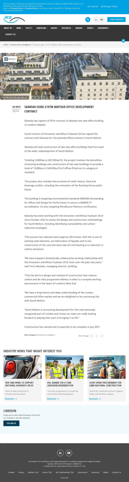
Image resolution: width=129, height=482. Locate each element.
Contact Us (116, 472)
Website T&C (33, 472)
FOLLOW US (11, 423)
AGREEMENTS (103, 28)
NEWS (19, 28)
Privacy (21, 472)
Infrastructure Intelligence (20, 44)
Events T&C (47, 472)
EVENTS (90, 28)
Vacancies (95, 472)
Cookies (11, 472)
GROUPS (54, 28)
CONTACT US (10, 34)
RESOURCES (66, 28)
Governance (83, 472)
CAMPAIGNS (41, 28)
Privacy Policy (16, 8)
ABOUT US (8, 28)
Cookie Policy (31, 8)
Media (105, 472)
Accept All (94, 6)
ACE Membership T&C (65, 472)
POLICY (29, 28)
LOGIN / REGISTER (116, 19)
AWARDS (79, 28)
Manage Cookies (110, 6)
